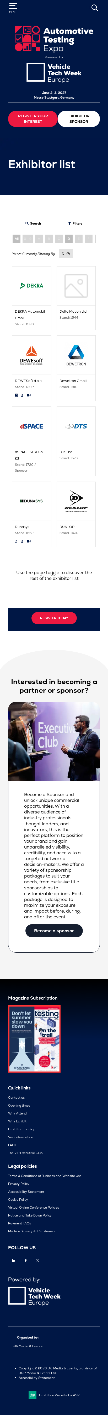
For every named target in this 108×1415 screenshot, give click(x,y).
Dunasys (22, 527)
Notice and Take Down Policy (30, 1215)
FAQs (12, 1145)
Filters (77, 223)
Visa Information (20, 1137)
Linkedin (13, 1260)
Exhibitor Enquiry (21, 1129)
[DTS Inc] (76, 426)
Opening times (19, 1105)
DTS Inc (66, 452)
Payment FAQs (19, 1223)
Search (35, 223)
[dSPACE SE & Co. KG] (31, 426)
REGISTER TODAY (54, 618)
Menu (13, 12)
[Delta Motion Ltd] (76, 286)
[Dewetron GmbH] (76, 355)
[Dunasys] (31, 501)
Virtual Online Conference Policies (33, 1207)
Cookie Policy (18, 1200)
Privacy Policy (18, 1184)
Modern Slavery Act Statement (32, 1231)
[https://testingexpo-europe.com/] (54, 52)
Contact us (16, 1098)
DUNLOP (67, 527)
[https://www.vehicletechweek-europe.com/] (54, 82)
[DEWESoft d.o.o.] (31, 355)
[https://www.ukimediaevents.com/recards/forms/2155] (34, 1071)
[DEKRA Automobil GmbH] (31, 286)
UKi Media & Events (27, 1346)
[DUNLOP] (76, 501)
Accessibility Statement (26, 1192)
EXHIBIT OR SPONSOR (78, 119)
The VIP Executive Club (25, 1153)
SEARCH (94, 8)
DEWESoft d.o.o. (28, 381)
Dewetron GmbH (73, 381)
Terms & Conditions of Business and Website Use (45, 1176)
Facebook (25, 1260)
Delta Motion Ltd (73, 311)
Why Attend (17, 1113)
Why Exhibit (17, 1121)
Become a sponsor (54, 931)
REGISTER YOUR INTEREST (33, 119)
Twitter (38, 1260)
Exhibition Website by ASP (59, 1395)
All (17, 239)
